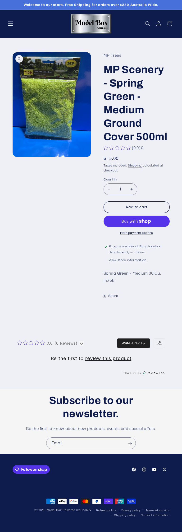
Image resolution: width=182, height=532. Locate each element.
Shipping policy (125, 515)
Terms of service (158, 510)
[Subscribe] (130, 443)
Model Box (54, 510)
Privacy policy (131, 510)
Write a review (134, 343)
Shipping (135, 165)
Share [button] (113, 296)
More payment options (136, 233)
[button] (10, 23)
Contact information (155, 515)
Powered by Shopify (77, 510)
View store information (127, 260)
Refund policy (106, 510)
